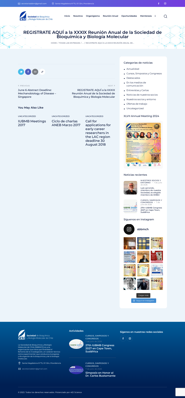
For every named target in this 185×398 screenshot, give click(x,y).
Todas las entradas (69, 43)
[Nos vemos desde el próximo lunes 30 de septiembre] (157, 243)
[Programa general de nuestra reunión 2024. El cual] (143, 243)
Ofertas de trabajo (136, 103)
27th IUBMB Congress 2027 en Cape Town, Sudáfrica (151, 210)
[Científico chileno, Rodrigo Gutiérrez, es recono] (143, 284)
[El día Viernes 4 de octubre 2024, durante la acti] (130, 257)
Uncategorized (27, 116)
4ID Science (76, 392)
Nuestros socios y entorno (141, 99)
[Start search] (165, 16)
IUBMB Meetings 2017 (32, 123)
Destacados (133, 78)
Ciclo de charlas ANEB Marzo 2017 (66, 123)
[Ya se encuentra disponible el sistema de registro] (157, 284)
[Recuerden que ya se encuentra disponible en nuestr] (157, 270)
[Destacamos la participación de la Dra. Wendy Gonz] (130, 243)
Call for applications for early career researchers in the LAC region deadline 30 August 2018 (98, 133)
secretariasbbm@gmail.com (34, 369)
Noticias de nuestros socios (142, 94)
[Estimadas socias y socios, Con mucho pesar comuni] (143, 257)
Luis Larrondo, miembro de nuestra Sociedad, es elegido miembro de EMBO (151, 191)
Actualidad (132, 69)
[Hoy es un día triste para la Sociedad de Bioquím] (130, 284)
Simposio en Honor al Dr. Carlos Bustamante (100, 374)
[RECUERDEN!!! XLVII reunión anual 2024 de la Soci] (130, 270)
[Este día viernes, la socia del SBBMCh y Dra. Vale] (157, 257)
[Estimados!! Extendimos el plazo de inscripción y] (143, 270)
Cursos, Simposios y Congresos (144, 73)
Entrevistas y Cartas (137, 90)
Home (54, 43)
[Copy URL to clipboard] (42, 72)
